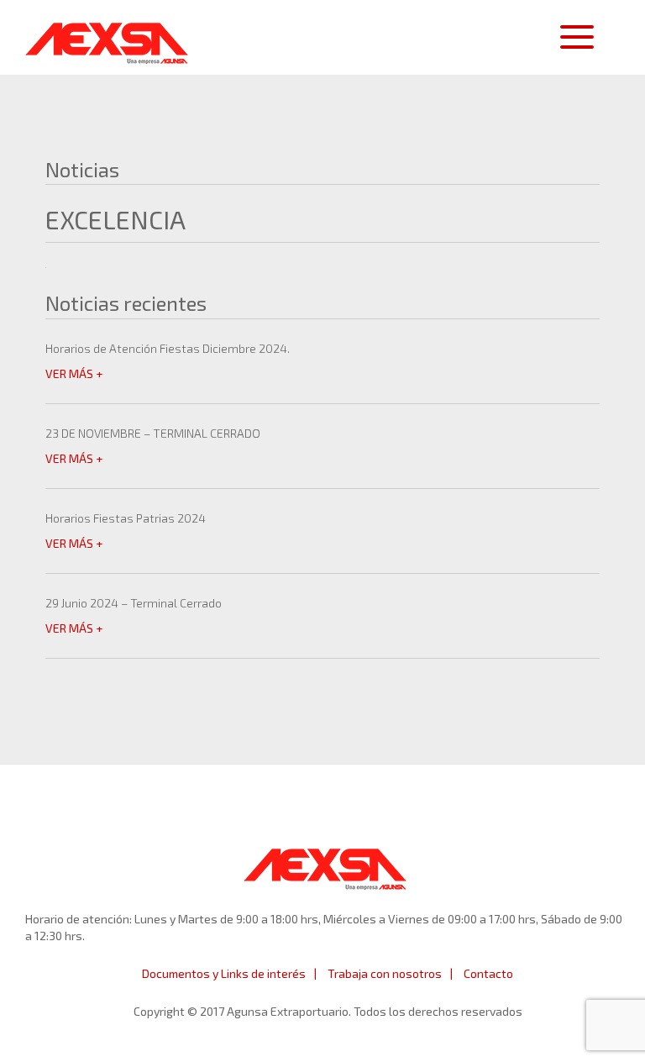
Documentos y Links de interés (224, 973)
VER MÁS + (73, 373)
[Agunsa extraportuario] (107, 38)
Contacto (488, 973)
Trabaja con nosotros (385, 973)
